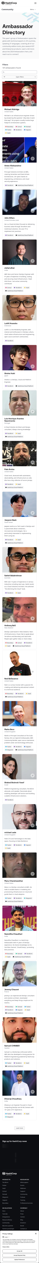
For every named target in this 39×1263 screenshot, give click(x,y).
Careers (22, 1217)
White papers (24, 1182)
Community (7, 9)
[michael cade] (19, 827)
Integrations (6, 1217)
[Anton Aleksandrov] (19, 162)
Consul (4, 1191)
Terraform (5, 1182)
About (22, 1211)
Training (22, 1200)
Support (22, 1191)
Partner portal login (8, 1229)
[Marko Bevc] (19, 727)
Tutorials (5, 1214)
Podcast (22, 1197)
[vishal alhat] (19, 267)
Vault (4, 1188)
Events (22, 1185)
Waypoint (5, 1197)
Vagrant (4, 1200)
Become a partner (7, 1226)
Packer (4, 1185)
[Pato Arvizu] (19, 465)
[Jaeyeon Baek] (19, 519)
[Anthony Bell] (19, 623)
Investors (23, 1223)
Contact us (23, 1229)
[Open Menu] (35, 3)
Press (22, 1214)
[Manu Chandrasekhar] (19, 878)
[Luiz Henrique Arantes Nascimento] (19, 415)
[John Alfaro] (19, 214)
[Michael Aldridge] (19, 108)
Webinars (23, 1188)
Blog (21, 1220)
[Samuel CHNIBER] (19, 1043)
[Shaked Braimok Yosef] (19, 778)
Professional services (26, 1203)
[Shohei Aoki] (19, 367)
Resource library (7, 1220)
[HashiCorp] (9, 3)
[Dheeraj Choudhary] (19, 1095)
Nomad (4, 1194)
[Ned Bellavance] (19, 675)
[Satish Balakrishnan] (19, 571)
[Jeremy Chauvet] (19, 988)
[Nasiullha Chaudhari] (19, 933)
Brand (22, 1226)
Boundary (5, 1203)
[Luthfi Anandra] (19, 319)
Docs (3, 1211)
